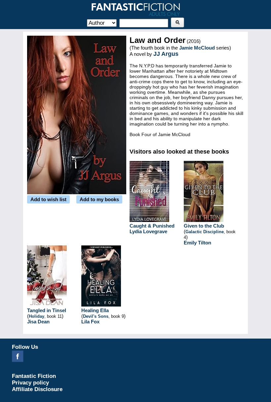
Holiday (36, 316)
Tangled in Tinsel (46, 310)
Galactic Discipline (204, 231)
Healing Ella (95, 310)
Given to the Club (204, 226)
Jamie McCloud (197, 48)
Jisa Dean (38, 321)
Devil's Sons (95, 316)
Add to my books (99, 199)
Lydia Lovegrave (148, 231)
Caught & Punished (152, 226)
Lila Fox (90, 321)
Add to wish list (48, 199)
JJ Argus (165, 54)
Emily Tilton (197, 242)
